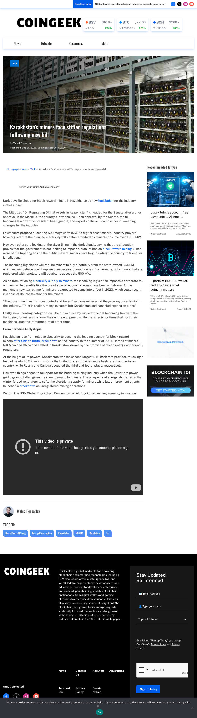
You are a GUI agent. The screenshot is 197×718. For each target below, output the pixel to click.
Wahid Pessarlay (22, 143)
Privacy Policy (80, 690)
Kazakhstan (63, 533)
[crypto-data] (98, 24)
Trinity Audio (39, 187)
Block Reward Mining (15, 533)
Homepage (13, 169)
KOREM (79, 533)
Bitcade (46, 43)
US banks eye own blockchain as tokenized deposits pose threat (130, 4)
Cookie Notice (97, 690)
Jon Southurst (159, 234)
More (104, 43)
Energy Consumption (42, 533)
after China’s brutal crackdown (35, 341)
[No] (192, 708)
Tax (107, 533)
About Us (98, 670)
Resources (76, 43)
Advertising (115, 670)
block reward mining (117, 249)
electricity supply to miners (52, 281)
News (17, 43)
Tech (14, 63)
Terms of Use (64, 690)
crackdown (27, 386)
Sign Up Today (148, 689)
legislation (105, 200)
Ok (99, 712)
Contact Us (81, 672)
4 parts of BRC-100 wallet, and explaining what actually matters (169, 285)
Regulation (94, 533)
